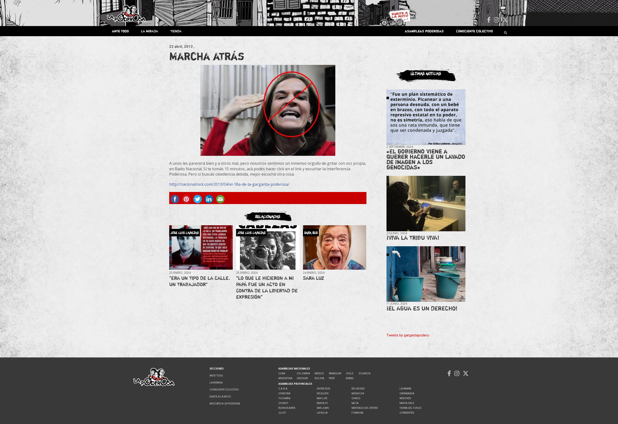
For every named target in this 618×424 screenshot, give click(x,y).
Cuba (281, 373)
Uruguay (302, 378)
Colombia (303, 373)
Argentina (285, 378)
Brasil (350, 378)
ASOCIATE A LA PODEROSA (225, 403)
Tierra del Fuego (410, 408)
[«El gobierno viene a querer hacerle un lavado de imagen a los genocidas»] (426, 117)
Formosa (357, 412)
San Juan (323, 408)
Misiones (405, 398)
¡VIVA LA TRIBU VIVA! (412, 237)
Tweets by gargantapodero (407, 335)
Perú (332, 378)
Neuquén (323, 393)
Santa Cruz (407, 403)
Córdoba (284, 393)
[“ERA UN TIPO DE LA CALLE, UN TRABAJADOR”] (201, 247)
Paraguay (335, 373)
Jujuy (282, 412)
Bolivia (319, 378)
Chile (349, 373)
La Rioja (322, 412)
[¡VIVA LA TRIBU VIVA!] (426, 204)
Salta (354, 403)
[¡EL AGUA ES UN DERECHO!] (426, 274)
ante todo (120, 31)
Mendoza (357, 393)
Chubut (283, 403)
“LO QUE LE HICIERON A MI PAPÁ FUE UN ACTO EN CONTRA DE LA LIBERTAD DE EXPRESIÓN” (267, 287)
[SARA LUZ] (334, 247)
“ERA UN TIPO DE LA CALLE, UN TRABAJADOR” (199, 281)
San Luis (322, 398)
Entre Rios (323, 388)
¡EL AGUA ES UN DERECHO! (421, 308)
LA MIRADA (149, 31)
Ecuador (364, 373)
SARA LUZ (313, 278)
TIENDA (176, 31)
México (319, 373)
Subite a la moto (220, 396)
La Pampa (405, 388)
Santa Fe (322, 403)
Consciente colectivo (474, 31)
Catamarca (407, 393)
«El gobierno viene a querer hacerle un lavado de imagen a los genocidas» (425, 159)
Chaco (355, 398)
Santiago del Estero (364, 408)
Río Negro (358, 388)
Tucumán (284, 398)
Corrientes (407, 412)
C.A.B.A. (283, 388)
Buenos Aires (286, 408)
